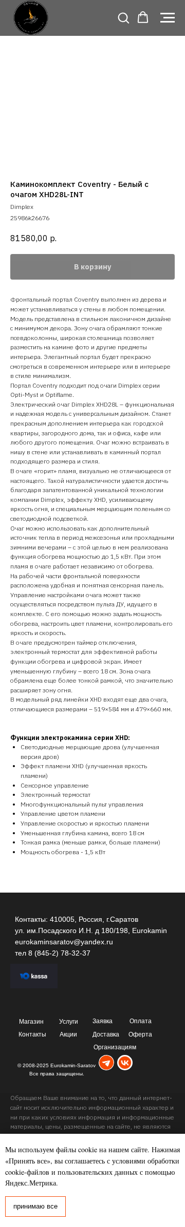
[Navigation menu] (167, 18)
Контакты (32, 1034)
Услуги (68, 1021)
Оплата (141, 1021)
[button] (123, 17)
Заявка (102, 1021)
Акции (68, 1034)
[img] (106, 1063)
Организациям (115, 1047)
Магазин (31, 1021)
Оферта (140, 1034)
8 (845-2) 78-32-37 (59, 953)
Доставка (105, 1034)
